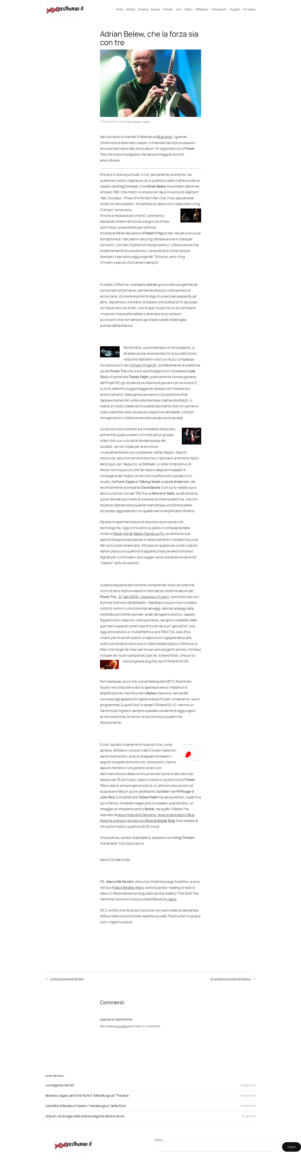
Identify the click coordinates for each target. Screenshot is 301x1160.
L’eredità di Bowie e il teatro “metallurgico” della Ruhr (85, 1106)
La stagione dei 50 (59, 1085)
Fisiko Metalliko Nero (128, 887)
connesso (121, 1026)
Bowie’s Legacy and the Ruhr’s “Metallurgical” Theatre (87, 1095)
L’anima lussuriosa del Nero (67, 979)
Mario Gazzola (133, 121)
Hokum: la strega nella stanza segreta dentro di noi (84, 1116)
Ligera (171, 899)
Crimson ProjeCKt (143, 365)
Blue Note (164, 136)
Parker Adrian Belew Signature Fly (138, 533)
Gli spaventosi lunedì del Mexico (230, 979)
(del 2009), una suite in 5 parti (143, 596)
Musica (146, 121)
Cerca (158, 1140)
